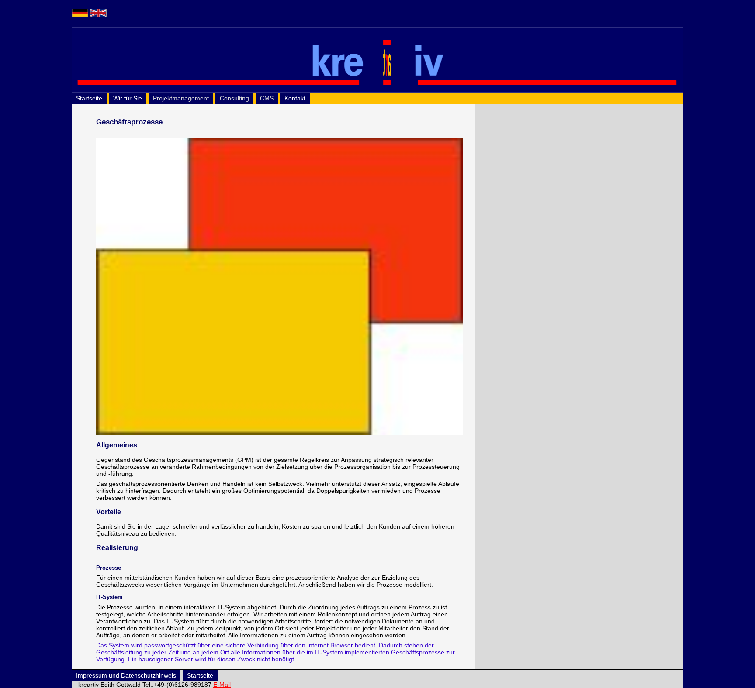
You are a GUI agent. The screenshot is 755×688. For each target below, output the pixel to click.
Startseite (89, 98)
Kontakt (294, 98)
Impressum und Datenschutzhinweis (126, 675)
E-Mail (222, 684)
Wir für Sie (127, 98)
